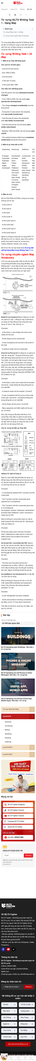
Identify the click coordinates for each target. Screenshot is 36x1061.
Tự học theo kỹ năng (11, 709)
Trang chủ (4, 9)
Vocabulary (9, 726)
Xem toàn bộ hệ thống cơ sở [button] (18, 1044)
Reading (8, 738)
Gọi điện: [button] (15, 837)
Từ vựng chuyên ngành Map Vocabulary (16, 36)
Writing (22, 9)
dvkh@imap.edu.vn (27, 974)
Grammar (8, 722)
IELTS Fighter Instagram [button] (16, 804)
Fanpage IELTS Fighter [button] (16, 821)
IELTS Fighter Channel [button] (16, 810)
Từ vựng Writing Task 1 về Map (13, 32)
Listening (8, 742)
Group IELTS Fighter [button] (15, 827)
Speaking (8, 734)
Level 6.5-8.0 (7, 754)
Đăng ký (28, 855)
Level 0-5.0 (13, 9)
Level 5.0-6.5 (7, 747)
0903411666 (11, 966)
